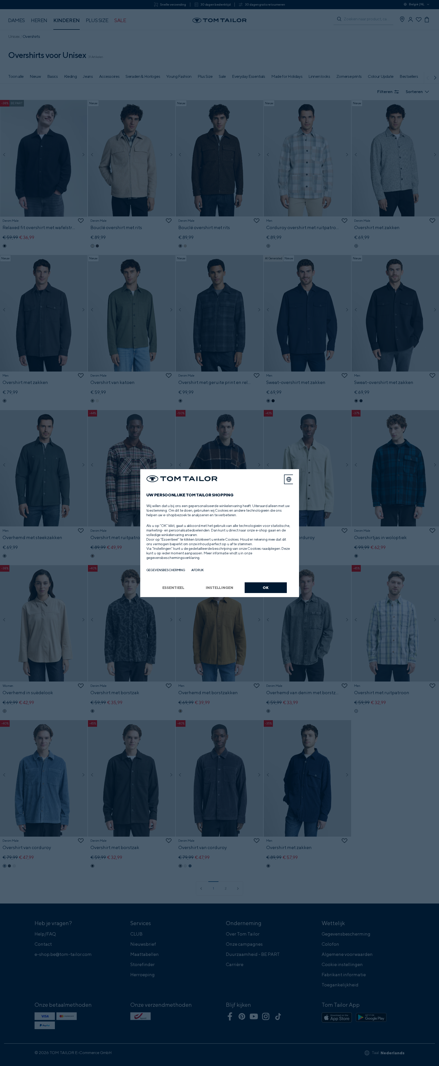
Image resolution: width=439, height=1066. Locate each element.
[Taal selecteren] (289, 479)
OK (266, 587)
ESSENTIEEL (173, 587)
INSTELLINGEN (219, 587)
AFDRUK (197, 570)
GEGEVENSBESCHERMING (165, 570)
